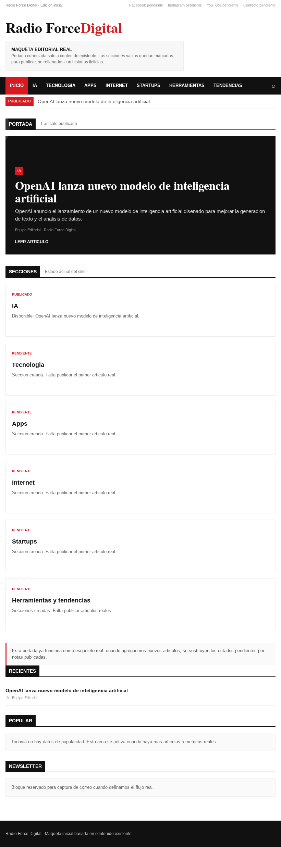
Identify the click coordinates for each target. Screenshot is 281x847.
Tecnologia (60, 85)
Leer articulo (31, 241)
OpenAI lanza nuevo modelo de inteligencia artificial (86, 316)
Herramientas (187, 85)
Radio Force (63, 27)
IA (35, 85)
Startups (148, 85)
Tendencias (227, 85)
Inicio (17, 85)
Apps (90, 85)
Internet (117, 85)
